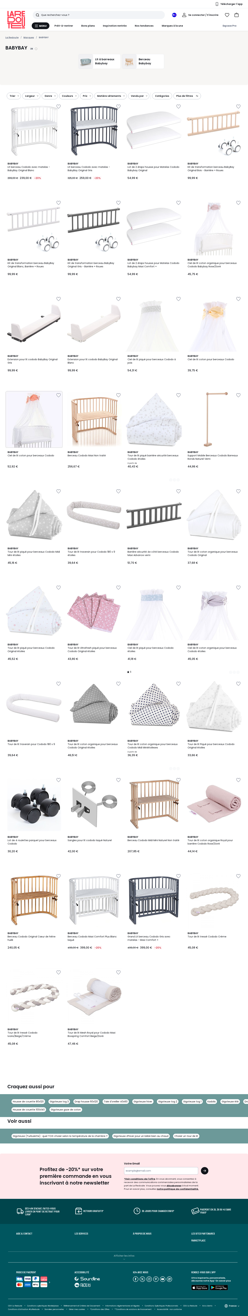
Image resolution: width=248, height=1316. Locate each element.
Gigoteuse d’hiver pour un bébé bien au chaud (141, 1136)
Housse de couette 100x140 (29, 1109)
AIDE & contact (24, 1233)
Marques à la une (172, 25)
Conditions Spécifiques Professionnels (161, 1306)
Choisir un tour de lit (186, 1136)
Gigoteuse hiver (143, 1101)
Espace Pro (230, 25)
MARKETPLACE (198, 1240)
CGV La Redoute (15, 1306)
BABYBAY (44, 37)
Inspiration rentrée (115, 25)
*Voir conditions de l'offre (139, 1178)
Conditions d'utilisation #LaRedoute (23, 1309)
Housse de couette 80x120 (28, 1101)
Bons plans (88, 25)
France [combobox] (233, 1305)
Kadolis (212, 1101)
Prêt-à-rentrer (63, 25)
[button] (236, 15)
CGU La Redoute (190, 1306)
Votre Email (132, 1164)
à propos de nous (142, 1233)
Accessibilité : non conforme (169, 1309)
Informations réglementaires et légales (122, 1306)
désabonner (174, 1185)
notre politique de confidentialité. (178, 1189)
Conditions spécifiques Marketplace (43, 1306)
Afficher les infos (124, 1255)
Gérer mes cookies (77, 1309)
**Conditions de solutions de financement (133, 1309)
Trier (12, 96)
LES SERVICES (81, 1233)
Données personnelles (54, 1309)
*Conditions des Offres (99, 1309)
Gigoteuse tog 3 (59, 1101)
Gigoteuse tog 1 (192, 1101)
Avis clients (207, 1306)
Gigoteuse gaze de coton (66, 1109)
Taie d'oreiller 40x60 (116, 1101)
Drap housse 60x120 (86, 1101)
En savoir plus (223, 1280)
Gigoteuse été (230, 1101)
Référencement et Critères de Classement (82, 1306)
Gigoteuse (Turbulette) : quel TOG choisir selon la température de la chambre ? (60, 1136)
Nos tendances (144, 25)
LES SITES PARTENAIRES (203, 1233)
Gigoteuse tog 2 (167, 1101)
